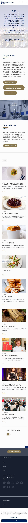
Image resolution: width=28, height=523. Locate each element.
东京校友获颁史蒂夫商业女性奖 (11, 385)
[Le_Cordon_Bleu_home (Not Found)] (7, 2)
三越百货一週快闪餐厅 (8, 414)
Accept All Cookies (14, 521)
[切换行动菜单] (26, 2)
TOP (26, 446)
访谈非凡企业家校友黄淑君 (10, 355)
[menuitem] (19, 2)
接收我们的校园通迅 (14, 451)
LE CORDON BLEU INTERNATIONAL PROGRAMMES (13, 87)
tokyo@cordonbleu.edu (17, 41)
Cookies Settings (14, 517)
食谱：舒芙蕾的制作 (8, 243)
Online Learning (10, 93)
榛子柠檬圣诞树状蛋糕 (8, 326)
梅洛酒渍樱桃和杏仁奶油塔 (10, 213)
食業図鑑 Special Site (10, 145)
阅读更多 (4, 191)
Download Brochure (10, 82)
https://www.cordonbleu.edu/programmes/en (14, 34)
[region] (14, 515)
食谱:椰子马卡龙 (7, 297)
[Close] (26, 510)
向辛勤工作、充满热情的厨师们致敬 (12, 184)
